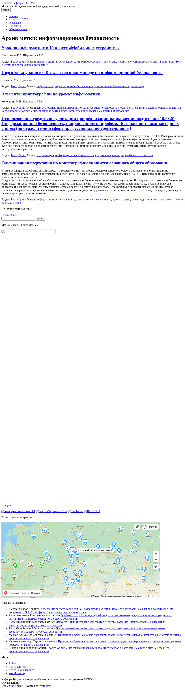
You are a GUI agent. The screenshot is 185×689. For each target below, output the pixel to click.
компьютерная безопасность (111, 86)
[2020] (18, 511)
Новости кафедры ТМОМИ (18, 3)
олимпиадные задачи (144, 199)
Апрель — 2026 (18, 19)
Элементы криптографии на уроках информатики (50, 94)
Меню (6, 9)
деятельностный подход (51, 107)
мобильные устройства (132, 61)
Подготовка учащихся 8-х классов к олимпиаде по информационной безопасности (82, 72)
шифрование (121, 110)
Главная (13, 16)
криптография (136, 107)
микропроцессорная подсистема (96, 61)
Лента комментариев (21, 669)
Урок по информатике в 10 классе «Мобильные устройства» (60, 47)
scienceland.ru (10, 215)
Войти (13, 663)
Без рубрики (18, 61)
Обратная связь (18, 29)
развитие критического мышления (90, 110)
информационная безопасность (55, 61)
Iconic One (7, 685)
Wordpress (45, 685)
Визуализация (45, 155)
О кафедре (15, 22)
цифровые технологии (139, 155)
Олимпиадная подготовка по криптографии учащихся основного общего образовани (84, 163)
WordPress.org (17, 673)
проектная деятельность (53, 110)
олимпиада (137, 86)
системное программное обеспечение (24, 64)
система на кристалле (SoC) (164, 61)
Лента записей (18, 666)
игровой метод (76, 107)
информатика (44, 86)
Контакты (15, 25)
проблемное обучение (23, 110)
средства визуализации (109, 155)
